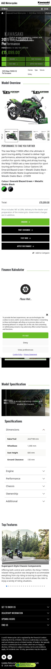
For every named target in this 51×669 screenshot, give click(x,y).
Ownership (12, 493)
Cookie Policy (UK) (9, 663)
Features (42, 70)
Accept (25, 335)
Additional (12, 501)
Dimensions (12, 429)
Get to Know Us (9, 607)
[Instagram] (9, 657)
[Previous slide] (5, 107)
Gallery (30, 74)
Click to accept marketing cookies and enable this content (25, 39)
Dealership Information (12, 613)
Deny (25, 342)
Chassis (10, 486)
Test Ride (25, 238)
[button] (47, 314)
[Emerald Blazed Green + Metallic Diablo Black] (4, 189)
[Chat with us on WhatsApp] (25, 664)
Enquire (24, 221)
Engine (10, 471)
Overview (30, 70)
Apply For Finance (24, 246)
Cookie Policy (17, 354)
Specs (36, 70)
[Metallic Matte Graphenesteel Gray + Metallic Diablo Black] (10, 189)
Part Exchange (24, 229)
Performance (13, 478)
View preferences (25, 349)
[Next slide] (45, 107)
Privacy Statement (30, 354)
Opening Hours (8, 619)
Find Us (5, 625)
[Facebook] (4, 657)
